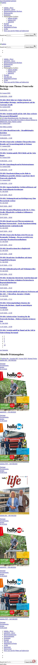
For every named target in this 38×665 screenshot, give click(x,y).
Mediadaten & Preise (10, 27)
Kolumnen (7, 15)
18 (4, 345)
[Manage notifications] (33, 661)
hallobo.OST (12, 20)
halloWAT (11, 22)
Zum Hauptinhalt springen (8, 1)
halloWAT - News (9, 9)
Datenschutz (7, 649)
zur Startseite (4, 350)
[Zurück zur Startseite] (3, 2)
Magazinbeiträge (9, 636)
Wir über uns (8, 25)
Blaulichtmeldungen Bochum (13, 11)
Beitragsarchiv (8, 13)
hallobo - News (8, 8)
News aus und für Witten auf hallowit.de (16, 31)
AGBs (6, 29)
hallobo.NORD (12, 18)
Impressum (7, 647)
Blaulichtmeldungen (10, 634)
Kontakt (6, 23)
